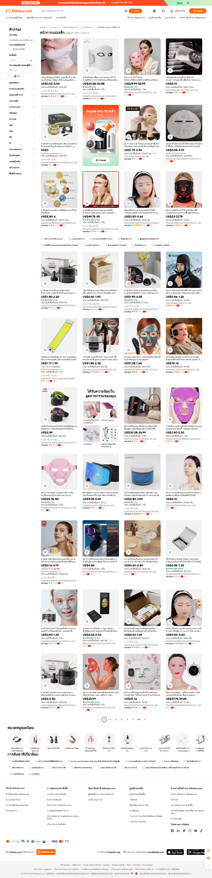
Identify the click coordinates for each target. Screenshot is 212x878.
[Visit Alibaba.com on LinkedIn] (178, 830)
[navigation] (21, 373)
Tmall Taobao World (92, 865)
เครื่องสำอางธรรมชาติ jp (83, 768)
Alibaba (43, 27)
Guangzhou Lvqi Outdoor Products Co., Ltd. (59, 442)
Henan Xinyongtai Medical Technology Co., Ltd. (184, 438)
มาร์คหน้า (36, 774)
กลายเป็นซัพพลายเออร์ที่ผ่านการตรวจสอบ (187, 811)
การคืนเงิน (134, 810)
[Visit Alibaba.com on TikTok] (201, 830)
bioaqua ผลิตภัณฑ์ (171, 761)
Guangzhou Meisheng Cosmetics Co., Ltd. (142, 309)
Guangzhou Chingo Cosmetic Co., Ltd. (100, 369)
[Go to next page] (144, 719)
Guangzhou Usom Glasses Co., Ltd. (98, 505)
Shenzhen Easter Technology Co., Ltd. (183, 369)
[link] (208, 850)
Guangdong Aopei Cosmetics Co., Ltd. (58, 641)
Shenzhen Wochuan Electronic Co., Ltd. (183, 222)
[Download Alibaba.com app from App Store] (175, 852)
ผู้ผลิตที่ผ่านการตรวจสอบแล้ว (101, 794)
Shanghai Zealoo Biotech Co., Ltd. (181, 505)
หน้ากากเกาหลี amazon (54, 239)
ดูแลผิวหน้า (87, 27)
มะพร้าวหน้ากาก (93, 245)
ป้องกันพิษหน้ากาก (193, 761)
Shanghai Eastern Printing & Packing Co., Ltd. (184, 574)
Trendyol (137, 865)
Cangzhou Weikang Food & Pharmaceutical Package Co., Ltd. (59, 580)
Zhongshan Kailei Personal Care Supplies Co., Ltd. (142, 222)
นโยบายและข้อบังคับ (56, 824)
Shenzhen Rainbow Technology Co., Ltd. (100, 229)
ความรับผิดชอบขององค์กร (17, 805)
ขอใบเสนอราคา (95, 800)
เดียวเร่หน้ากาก (18, 768)
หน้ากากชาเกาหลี (58, 768)
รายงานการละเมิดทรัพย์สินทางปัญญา (146, 816)
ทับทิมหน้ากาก (126, 239)
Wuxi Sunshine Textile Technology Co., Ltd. (101, 571)
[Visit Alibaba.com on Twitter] (184, 830)
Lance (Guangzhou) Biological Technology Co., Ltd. (59, 305)
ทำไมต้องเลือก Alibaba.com (18, 794)
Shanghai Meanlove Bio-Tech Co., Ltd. (57, 93)
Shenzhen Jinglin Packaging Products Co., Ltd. (101, 306)
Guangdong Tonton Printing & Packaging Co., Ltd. (142, 644)
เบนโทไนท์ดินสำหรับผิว (21, 761)
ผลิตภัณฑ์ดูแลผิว (70, 27)
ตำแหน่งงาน (11, 810)
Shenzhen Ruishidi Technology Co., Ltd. (58, 507)
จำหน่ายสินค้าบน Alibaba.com (184, 794)
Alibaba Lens (16, 852)
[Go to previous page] (98, 719)
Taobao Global (118, 865)
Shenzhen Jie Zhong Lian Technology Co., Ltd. (101, 96)
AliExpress (65, 865)
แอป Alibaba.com (156, 852)
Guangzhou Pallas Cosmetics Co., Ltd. (141, 369)
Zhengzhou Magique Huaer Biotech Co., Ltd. (59, 222)
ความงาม (55, 27)
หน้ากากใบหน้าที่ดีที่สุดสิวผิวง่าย (50, 761)
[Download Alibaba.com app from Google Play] (196, 852)
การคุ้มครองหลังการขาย (58, 810)
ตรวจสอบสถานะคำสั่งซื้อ (182, 805)
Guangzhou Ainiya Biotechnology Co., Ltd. (184, 158)
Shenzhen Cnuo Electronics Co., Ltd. (140, 92)
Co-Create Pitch (13, 800)
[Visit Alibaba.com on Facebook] (172, 830)
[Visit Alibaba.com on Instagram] (190, 830)
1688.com (76, 865)
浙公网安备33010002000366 (153, 874)
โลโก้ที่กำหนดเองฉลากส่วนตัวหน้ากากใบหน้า (62, 245)
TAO (128, 865)
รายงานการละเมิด (138, 821)
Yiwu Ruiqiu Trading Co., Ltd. (136, 156)
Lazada (106, 865)
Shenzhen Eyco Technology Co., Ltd (140, 438)
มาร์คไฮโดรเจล (18, 774)
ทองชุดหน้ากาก (38, 768)
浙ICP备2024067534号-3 (179, 874)
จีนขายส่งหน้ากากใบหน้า (117, 245)
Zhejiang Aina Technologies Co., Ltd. (140, 571)
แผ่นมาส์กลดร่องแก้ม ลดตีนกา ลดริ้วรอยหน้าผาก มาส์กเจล (167, 768)
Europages (148, 865)
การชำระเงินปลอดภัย (56, 794)
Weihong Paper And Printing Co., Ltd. (99, 643)
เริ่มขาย (174, 800)
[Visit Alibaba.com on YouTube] (195, 830)
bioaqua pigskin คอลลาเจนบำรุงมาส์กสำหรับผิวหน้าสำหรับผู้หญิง (95, 761)
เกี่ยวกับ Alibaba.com (15, 788)
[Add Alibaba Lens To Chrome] (46, 852)
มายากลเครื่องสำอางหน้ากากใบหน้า (142, 761)
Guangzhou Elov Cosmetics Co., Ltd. (182, 90)
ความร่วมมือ (176, 819)
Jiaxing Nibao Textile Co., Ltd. (179, 303)
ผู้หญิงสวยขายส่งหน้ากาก (149, 239)
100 (138, 719)
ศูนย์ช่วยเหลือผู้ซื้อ (137, 794)
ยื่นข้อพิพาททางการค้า (139, 805)
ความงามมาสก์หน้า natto (102, 239)
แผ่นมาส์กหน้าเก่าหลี (108, 768)
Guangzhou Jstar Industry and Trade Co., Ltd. (59, 378)
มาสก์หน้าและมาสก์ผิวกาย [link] (108, 27)
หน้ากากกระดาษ (131, 768)
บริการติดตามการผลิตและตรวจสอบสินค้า (63, 817)
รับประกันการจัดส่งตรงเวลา (59, 805)
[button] (126, 11)
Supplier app (114, 852)
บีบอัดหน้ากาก (140, 245)
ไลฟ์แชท (133, 800)
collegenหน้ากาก (77, 239)
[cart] (164, 11)
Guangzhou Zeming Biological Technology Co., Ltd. (142, 511)
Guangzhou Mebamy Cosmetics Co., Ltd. (59, 162)
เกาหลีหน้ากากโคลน (161, 245)
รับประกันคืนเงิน (54, 800)
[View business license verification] (132, 873)
